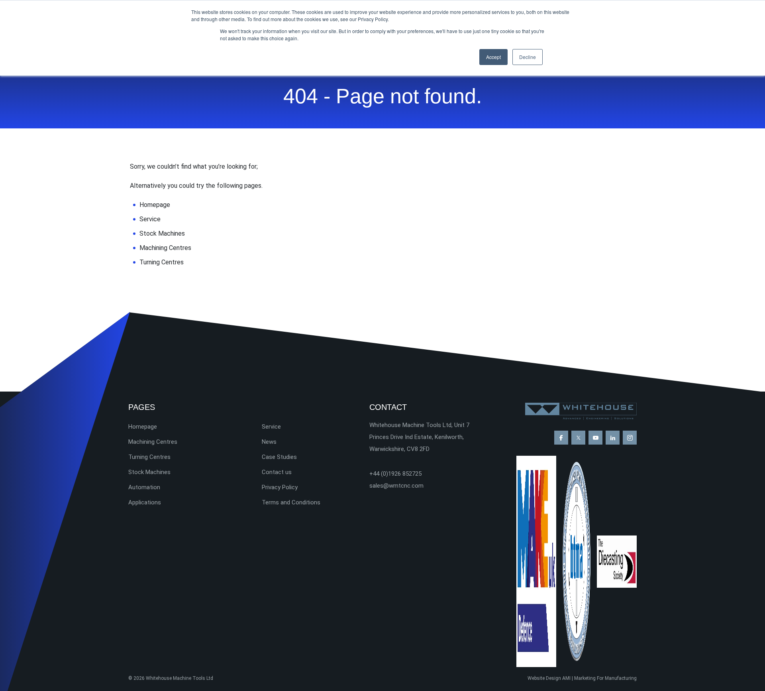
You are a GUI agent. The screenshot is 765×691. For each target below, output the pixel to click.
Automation (144, 487)
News (269, 441)
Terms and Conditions (291, 502)
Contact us (277, 472)
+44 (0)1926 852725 (395, 473)
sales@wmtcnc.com (396, 485)
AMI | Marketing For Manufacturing (599, 678)
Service (150, 219)
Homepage (154, 205)
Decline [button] (527, 56)
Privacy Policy (280, 487)
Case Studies (279, 457)
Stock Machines (162, 233)
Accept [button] (493, 56)
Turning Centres (161, 262)
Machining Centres (165, 248)
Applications (144, 502)
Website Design (544, 678)
